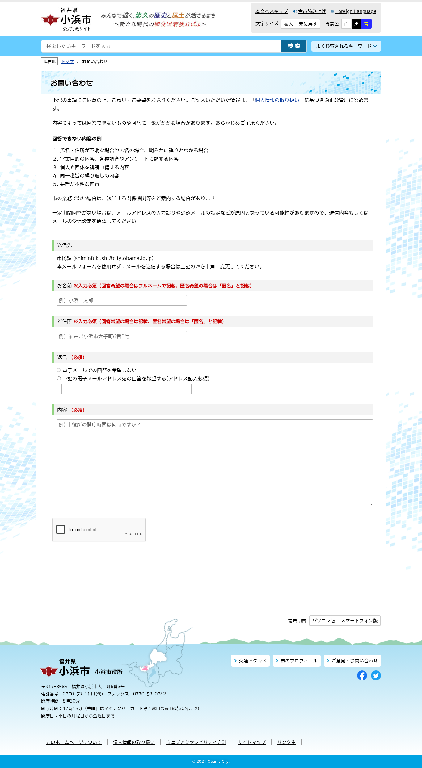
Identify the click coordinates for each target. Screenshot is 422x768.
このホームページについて (74, 742)
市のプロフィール (299, 660)
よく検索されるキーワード (344, 46)
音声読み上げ (312, 11)
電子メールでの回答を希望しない (99, 370)
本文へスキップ (271, 11)
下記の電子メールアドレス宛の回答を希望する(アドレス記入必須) (135, 378)
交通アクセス (253, 660)
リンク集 (286, 742)
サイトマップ (252, 742)
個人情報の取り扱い (277, 100)
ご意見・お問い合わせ (354, 660)
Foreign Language (355, 11)
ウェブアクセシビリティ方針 (196, 742)
